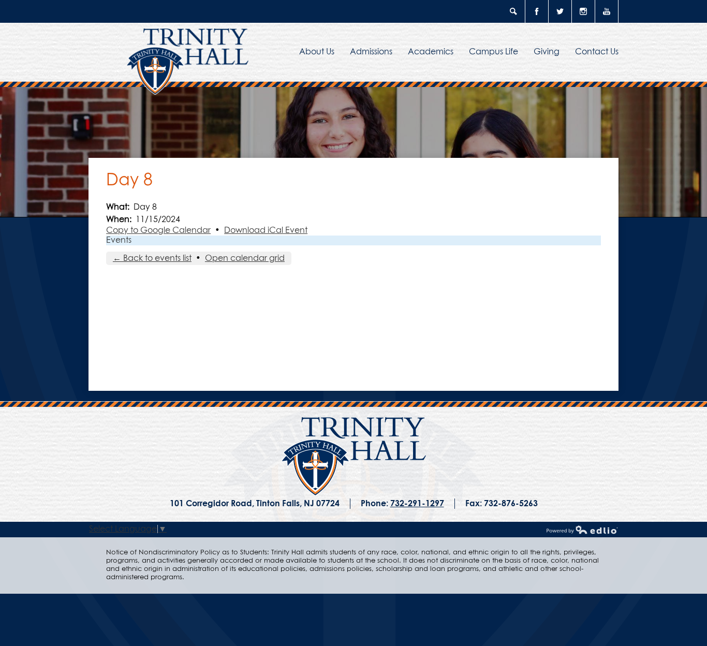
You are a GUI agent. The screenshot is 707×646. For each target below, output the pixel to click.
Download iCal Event (265, 230)
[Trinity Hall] (354, 456)
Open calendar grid (245, 258)
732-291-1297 (417, 504)
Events (118, 240)
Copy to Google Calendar (158, 230)
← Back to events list (152, 258)
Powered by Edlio (582, 529)
